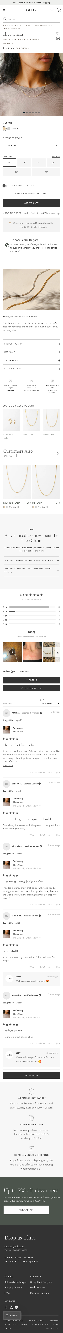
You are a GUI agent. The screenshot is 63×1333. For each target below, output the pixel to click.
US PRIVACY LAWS (41, 1324)
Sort (42, 699)
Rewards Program (39, 1293)
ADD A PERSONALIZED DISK (31, 193)
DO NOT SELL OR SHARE (17, 1324)
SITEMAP (54, 1320)
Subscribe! (26, 1210)
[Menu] (3, 10)
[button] (16, 48)
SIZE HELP (56, 156)
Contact (9, 1276)
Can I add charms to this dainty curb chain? (29, 560)
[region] (31, 652)
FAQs (7, 1293)
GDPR (55, 1324)
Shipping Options (13, 1287)
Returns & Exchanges (15, 1282)
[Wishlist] (52, 10)
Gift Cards (10, 1301)
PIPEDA (8, 1328)
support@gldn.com (14, 1246)
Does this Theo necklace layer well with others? (27, 570)
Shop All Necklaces (20, 25)
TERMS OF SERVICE (14, 1320)
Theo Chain (18, 731)
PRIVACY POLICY (37, 1320)
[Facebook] (6, 1307)
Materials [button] (9, 352)
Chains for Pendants (13, 28)
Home (5, 25)
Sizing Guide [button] (11, 360)
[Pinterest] (16, 1307)
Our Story (35, 1276)
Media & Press (37, 1287)
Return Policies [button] (13, 368)
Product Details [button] (13, 343)
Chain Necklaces (42, 25)
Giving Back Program (41, 1282)
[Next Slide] (57, 652)
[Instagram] (11, 1307)
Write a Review (38, 688)
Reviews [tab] (9, 672)
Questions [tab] (24, 672)
